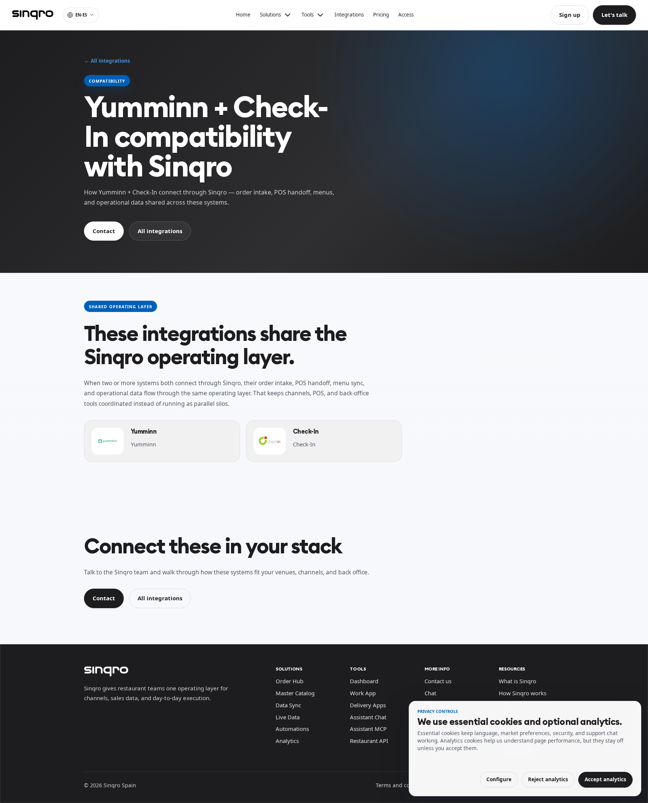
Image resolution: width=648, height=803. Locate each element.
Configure (499, 779)
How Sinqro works (522, 693)
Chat (430, 693)
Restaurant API (369, 740)
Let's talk (614, 14)
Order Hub (289, 681)
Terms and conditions (403, 785)
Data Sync (288, 705)
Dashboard (364, 681)
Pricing (381, 14)
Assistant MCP (368, 728)
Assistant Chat (368, 717)
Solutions (289, 669)
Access (406, 14)
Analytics (287, 740)
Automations (292, 728)
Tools (358, 669)
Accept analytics (605, 779)
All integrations (160, 231)
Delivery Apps (368, 705)
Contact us (438, 681)
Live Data (288, 717)
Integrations (349, 14)
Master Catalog (295, 693)
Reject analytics (548, 779)
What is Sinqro (517, 681)
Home (243, 14)
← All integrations (107, 60)
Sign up (569, 14)
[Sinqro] (32, 15)
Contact (104, 231)
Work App (363, 693)
